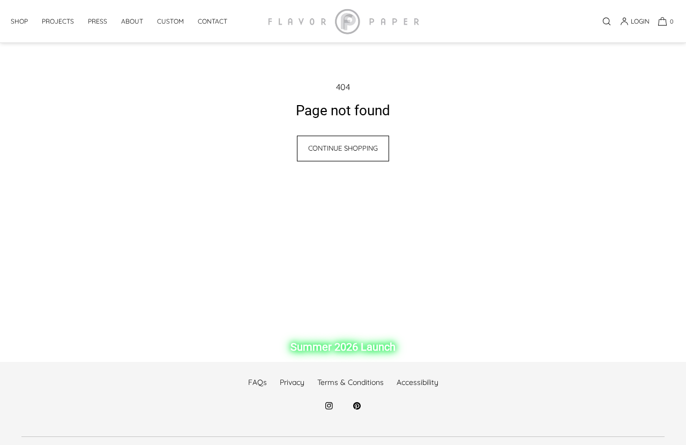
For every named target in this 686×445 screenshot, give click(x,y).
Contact (212, 21)
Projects (58, 21)
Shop (19, 21)
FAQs (257, 382)
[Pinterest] (357, 412)
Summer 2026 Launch (343, 346)
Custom (170, 21)
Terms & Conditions (350, 382)
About (132, 21)
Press (97, 21)
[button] (607, 21)
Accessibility (417, 382)
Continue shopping (343, 148)
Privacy (292, 382)
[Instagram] (329, 412)
